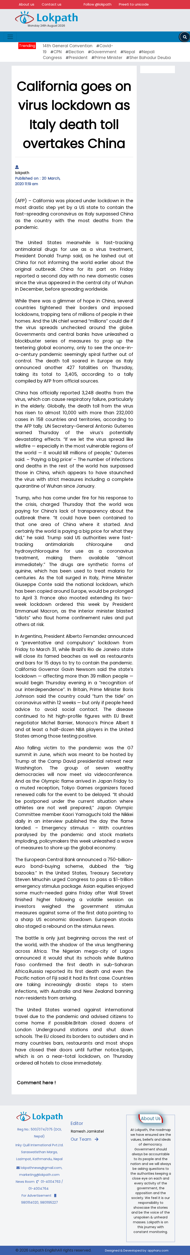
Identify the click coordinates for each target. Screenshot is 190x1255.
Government (104, 52)
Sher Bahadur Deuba (150, 57)
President (78, 57)
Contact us (51, 4)
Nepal (129, 52)
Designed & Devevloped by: (136, 1250)
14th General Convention (67, 46)
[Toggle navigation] (10, 36)
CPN (58, 52)
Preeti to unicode (134, 4)
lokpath (22, 172)
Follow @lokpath (97, 4)
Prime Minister (108, 57)
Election (76, 52)
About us (26, 4)
